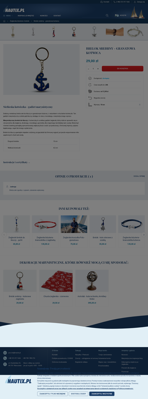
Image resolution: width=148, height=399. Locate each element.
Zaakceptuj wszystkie (102, 394)
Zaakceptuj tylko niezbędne (52, 394)
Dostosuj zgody (78, 394)
